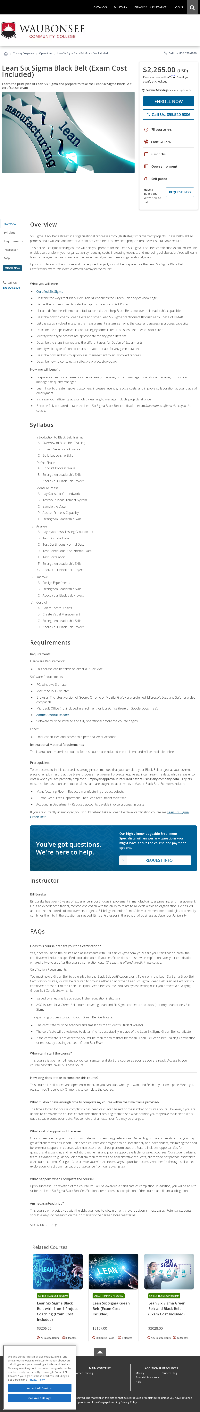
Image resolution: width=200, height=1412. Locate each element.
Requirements (13, 241)
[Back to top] (100, 1367)
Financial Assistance (148, 1377)
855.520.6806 (11, 287)
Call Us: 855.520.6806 (180, 53)
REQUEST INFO (180, 192)
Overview (10, 224)
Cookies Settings (39, 1398)
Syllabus (9, 232)
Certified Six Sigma (49, 291)
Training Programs (23, 53)
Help (138, 1381)
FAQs (7, 258)
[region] (39, 1377)
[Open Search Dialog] (192, 7)
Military (140, 1373)
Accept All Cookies (40, 1388)
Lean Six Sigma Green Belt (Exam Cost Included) (111, 1308)
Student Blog (169, 1373)
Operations (45, 53)
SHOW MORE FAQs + (45, 1225)
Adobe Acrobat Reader (52, 715)
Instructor (11, 250)
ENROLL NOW (168, 101)
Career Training (84, 1373)
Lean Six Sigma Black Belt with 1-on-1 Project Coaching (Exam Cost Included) (57, 1311)
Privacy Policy (129, 1402)
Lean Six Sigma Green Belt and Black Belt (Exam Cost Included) (166, 1308)
